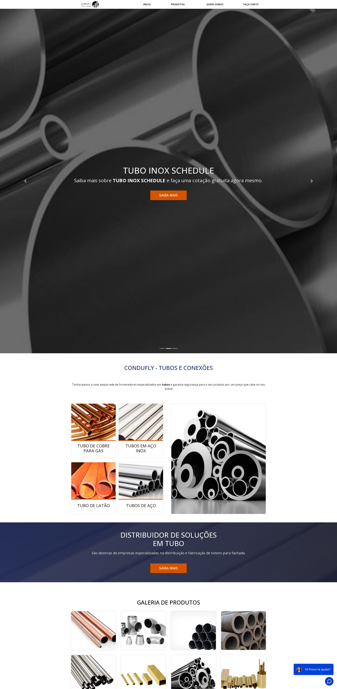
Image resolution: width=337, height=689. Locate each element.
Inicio (147, 4)
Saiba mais (168, 568)
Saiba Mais (168, 195)
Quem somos (214, 4)
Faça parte (251, 4)
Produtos (178, 4)
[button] (25, 181)
